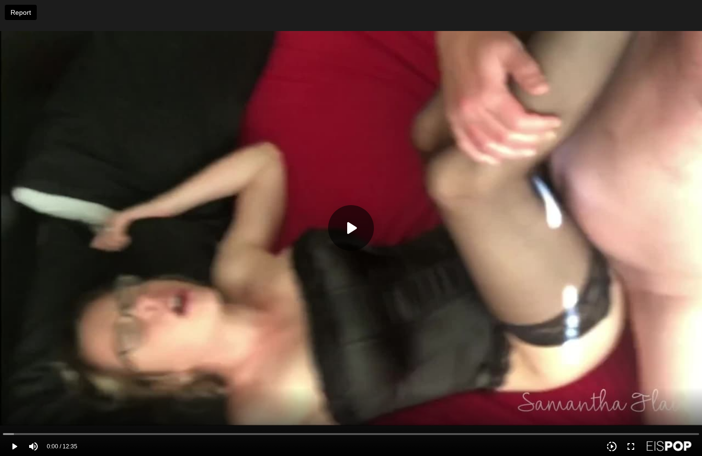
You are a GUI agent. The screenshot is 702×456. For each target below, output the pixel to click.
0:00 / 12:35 (62, 446)
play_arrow (14, 446)
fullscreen (631, 446)
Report (21, 12)
